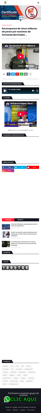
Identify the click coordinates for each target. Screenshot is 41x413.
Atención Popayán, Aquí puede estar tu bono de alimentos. (24, 225)
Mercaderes (22, 372)
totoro (4, 384)
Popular (8, 220)
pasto (22, 381)
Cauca (28, 366)
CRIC (17, 366)
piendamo (29, 381)
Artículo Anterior (8, 79)
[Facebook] (8, 74)
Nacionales (32, 372)
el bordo (16, 378)
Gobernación (28, 369)
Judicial (5, 372)
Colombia (5, 369)
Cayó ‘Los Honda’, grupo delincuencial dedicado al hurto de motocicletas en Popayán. (24, 234)
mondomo (31, 378)
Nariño (5, 375)
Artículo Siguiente (32, 79)
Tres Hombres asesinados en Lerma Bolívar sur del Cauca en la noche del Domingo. (23, 243)
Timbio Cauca (7, 378)
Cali (22, 366)
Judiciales (13, 372)
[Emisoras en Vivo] (37, 90)
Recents (20, 220)
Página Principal (7, 25)
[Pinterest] (17, 74)
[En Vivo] (5, 90)
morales (5, 381)
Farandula (19, 369)
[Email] (26, 74)
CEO (12, 366)
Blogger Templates (30, 407)
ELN (12, 369)
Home (8, 410)
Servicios (15, 410)
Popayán (12, 375)
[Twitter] (13, 74)
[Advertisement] (20, 195)
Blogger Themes (18, 407)
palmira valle (14, 381)
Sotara (25, 375)
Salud (18, 375)
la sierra (23, 378)
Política (22, 410)
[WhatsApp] (21, 74)
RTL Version (30, 410)
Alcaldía (5, 366)
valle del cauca (13, 384)
